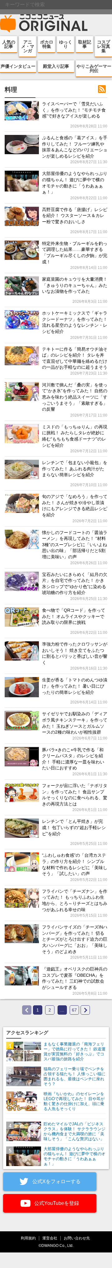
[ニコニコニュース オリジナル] (44, 23)
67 (74, 1010)
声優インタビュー (18, 66)
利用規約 (28, 1238)
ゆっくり (65, 44)
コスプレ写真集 (103, 46)
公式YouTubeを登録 (56, 1203)
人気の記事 (8, 44)
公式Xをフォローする (56, 1181)
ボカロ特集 (46, 44)
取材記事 (84, 44)
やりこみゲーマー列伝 (94, 68)
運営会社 (49, 1238)
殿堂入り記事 (56, 66)
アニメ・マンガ (27, 46)
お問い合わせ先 (77, 1238)
